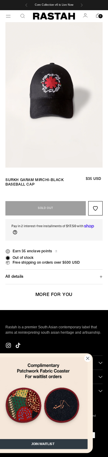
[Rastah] (54, 16)
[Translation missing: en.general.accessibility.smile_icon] (86, 16)
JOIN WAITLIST (53, 444)
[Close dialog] (98, 358)
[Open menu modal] (9, 16)
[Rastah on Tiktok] (18, 346)
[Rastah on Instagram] (9, 346)
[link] (53, 398)
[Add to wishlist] (95, 208)
